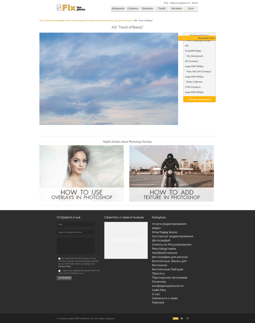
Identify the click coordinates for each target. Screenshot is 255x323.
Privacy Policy (64, 266)
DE (181, 318)
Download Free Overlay (210, 38)
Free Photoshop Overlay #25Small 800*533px (197, 45)
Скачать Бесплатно (199, 99)
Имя (60, 224)
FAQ (166, 3)
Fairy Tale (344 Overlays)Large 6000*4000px (198, 74)
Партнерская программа (169, 277)
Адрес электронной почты (70, 232)
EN (175, 318)
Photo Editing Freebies (164, 248)
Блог (191, 8)
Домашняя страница (118, 9)
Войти (195, 3)
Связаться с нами (165, 298)
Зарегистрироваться (180, 3)
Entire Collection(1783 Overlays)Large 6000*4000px (194, 87)
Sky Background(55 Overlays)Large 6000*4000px (194, 61)
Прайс (162, 8)
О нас (156, 294)
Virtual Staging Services (164, 232)
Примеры (147, 8)
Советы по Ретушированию (172, 244)
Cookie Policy (159, 290)
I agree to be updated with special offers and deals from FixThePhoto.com (79, 271)
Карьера (158, 302)
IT (187, 318)
